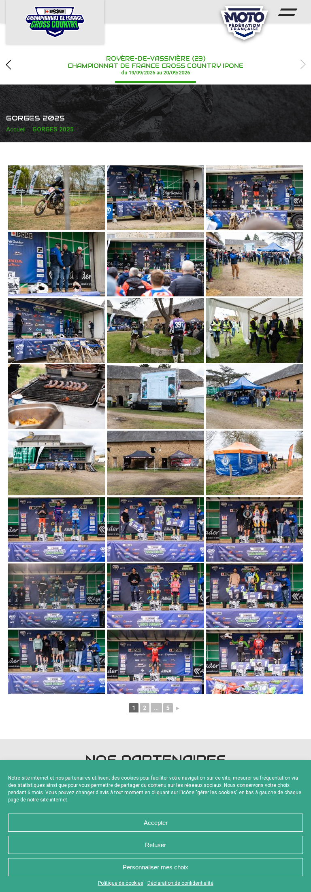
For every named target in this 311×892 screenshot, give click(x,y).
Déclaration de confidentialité (180, 883)
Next (303, 64)
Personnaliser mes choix (155, 867)
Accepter (156, 822)
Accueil (16, 129)
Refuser (155, 844)
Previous (8, 64)
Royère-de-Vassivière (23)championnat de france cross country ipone (155, 65)
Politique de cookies (120, 883)
